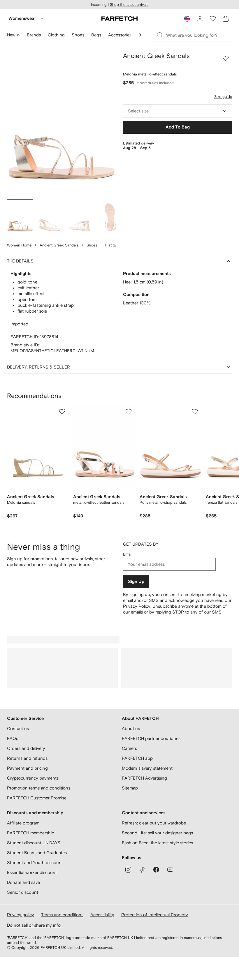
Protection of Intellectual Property (154, 914)
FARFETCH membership (30, 833)
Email (127, 554)
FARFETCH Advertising (144, 778)
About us (131, 728)
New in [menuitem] (13, 35)
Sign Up (136, 581)
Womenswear (22, 18)
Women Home (19, 245)
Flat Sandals (115, 245)
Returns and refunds (27, 758)
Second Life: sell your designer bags (157, 833)
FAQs (12, 738)
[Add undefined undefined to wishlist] (62, 411)
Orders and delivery (26, 748)
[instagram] (128, 869)
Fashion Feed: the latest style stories (157, 842)
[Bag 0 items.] (225, 18)
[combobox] (177, 111)
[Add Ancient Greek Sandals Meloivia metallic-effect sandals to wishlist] (225, 58)
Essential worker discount (32, 872)
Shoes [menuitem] (78, 35)
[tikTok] (142, 869)
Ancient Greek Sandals (59, 245)
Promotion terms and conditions (38, 788)
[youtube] (170, 869)
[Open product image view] (61, 124)
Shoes (92, 245)
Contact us (18, 728)
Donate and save (23, 882)
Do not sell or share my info (34, 925)
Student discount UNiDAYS (33, 842)
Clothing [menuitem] (56, 35)
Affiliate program (23, 823)
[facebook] (156, 869)
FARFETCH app (137, 758)
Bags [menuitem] (96, 35)
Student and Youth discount (35, 862)
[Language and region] (187, 18)
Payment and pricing (27, 768)
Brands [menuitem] (34, 35)
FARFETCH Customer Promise (36, 798)
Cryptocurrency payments (33, 778)
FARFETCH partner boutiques (151, 738)
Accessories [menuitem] (119, 35)
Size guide (223, 96)
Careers (129, 748)
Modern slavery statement (147, 768)
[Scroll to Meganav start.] (140, 35)
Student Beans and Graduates (37, 852)
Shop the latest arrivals (129, 4)
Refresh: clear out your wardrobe (154, 823)
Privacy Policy (136, 606)
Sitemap (130, 788)
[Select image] (20, 218)
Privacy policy (20, 914)
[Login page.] (200, 18)
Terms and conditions (62, 914)
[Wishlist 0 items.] (212, 18)
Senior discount (22, 892)
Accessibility (102, 914)
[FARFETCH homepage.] (119, 18)
